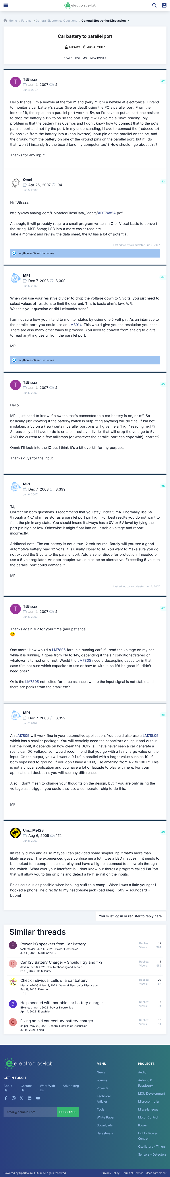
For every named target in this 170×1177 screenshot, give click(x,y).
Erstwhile (44, 1011)
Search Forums (75, 58)
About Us (8, 1088)
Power (142, 1125)
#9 (163, 832)
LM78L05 (150, 735)
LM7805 (59, 650)
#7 (163, 608)
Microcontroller (149, 1101)
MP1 (26, 275)
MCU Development (151, 1093)
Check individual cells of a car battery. (54, 980)
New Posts (98, 58)
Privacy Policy (110, 1173)
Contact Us (26, 1088)
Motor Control (148, 1117)
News (101, 1072)
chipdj (24, 1025)
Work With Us (47, 1088)
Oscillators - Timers (152, 1146)
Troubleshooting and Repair (64, 967)
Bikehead (26, 1007)
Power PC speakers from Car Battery (53, 944)
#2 (163, 81)
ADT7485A (107, 213)
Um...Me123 (33, 830)
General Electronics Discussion (78, 985)
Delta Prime (44, 971)
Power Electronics (66, 949)
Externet (43, 989)
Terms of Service (132, 1173)
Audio (142, 1072)
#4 (163, 277)
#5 (163, 384)
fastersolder (27, 949)
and (35, 253)
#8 (163, 714)
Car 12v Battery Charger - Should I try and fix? (61, 962)
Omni (27, 179)
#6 (163, 485)
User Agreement (156, 1173)
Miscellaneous (148, 1109)
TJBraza (75, 47)
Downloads (104, 1125)
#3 (163, 181)
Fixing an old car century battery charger (56, 1021)
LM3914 (74, 324)
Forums (102, 1080)
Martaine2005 (47, 953)
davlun (24, 967)
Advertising (71, 1086)
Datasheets (105, 1133)
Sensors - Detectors (152, 1154)
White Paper (105, 1117)
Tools (100, 1109)
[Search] (154, 5)
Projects (102, 1088)
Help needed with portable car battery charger (61, 1003)
